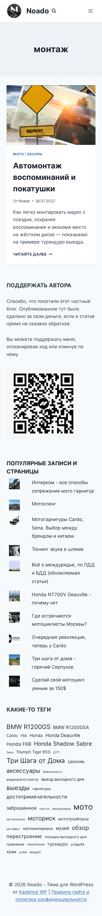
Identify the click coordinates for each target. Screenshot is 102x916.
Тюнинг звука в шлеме (58, 549)
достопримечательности (37, 797)
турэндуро (57, 844)
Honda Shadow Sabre (63, 743)
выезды (18, 787)
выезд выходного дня (62, 779)
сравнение (15, 844)
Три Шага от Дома (36, 761)
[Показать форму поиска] (54, 11)
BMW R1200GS (28, 726)
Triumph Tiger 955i (33, 752)
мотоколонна (16, 819)
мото (83, 807)
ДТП (56, 752)
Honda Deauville (62, 735)
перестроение (24, 836)
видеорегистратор (23, 779)
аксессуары (23, 770)
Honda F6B (19, 744)
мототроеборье (73, 819)
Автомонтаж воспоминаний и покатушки (44, 177)
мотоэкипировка (38, 828)
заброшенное (22, 808)
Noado (24, 201)
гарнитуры (41, 788)
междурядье (61, 808)
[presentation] (51, 115)
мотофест (13, 829)
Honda (36, 735)
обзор (80, 827)
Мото (18, 154)
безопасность (52, 772)
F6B (24, 736)
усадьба (77, 844)
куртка (44, 808)
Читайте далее (32, 254)
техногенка (36, 844)
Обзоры (34, 154)
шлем (23, 852)
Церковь (76, 761)
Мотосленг (44, 504)
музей (62, 828)
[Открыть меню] (90, 11)
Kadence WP (33, 892)
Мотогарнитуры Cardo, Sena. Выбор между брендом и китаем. (58, 528)
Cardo (12, 735)
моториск (41, 818)
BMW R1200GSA (71, 727)
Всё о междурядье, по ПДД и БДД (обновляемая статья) (63, 573)
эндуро (35, 852)
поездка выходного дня (65, 837)
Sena (10, 752)
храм (11, 851)
